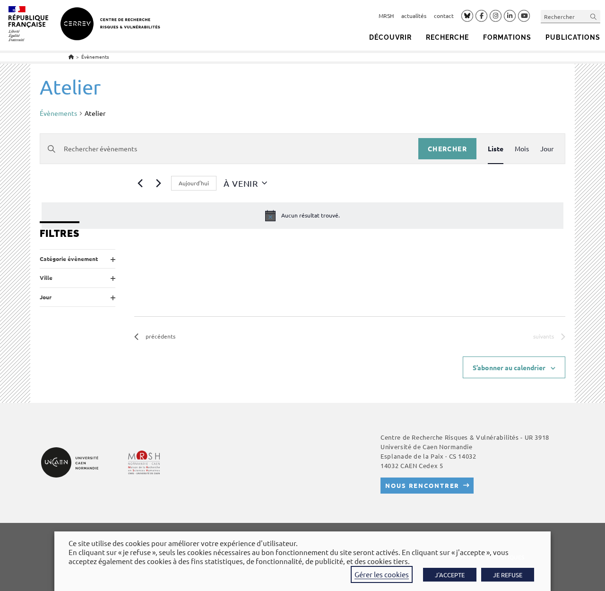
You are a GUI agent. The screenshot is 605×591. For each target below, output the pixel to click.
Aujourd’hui (194, 183)
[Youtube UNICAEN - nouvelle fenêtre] (524, 16)
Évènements (95, 56)
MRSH (386, 15)
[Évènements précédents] (140, 183)
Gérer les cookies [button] (381, 574)
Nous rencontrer (422, 485)
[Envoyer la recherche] (593, 16)
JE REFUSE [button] (507, 575)
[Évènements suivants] (158, 183)
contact (444, 15)
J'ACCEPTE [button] (450, 575)
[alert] (302, 215)
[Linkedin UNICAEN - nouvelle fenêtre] (510, 16)
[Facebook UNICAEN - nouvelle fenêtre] (481, 16)
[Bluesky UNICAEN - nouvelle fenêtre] (467, 15)
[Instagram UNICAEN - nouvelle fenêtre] (495, 16)
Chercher (447, 148)
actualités (413, 15)
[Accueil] (71, 56)
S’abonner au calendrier (509, 367)
